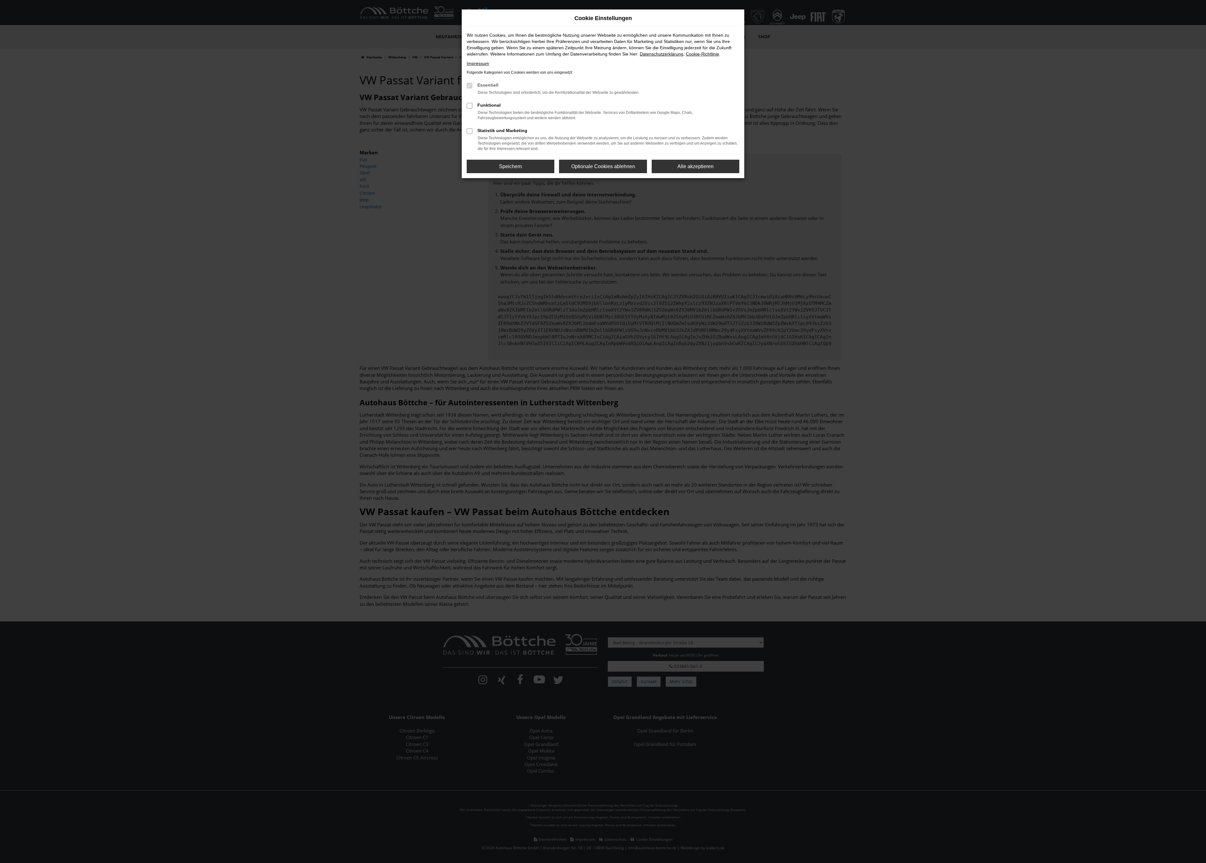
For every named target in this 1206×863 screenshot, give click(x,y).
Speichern (510, 166)
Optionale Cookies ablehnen (603, 166)
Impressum (478, 63)
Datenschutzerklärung (661, 53)
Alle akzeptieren (695, 166)
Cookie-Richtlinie (702, 53)
